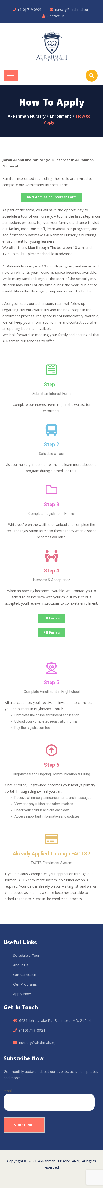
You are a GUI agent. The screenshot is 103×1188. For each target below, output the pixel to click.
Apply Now (22, 993)
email (8, 1090)
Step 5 (51, 682)
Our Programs (25, 984)
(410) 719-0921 (30, 9)
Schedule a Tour (26, 955)
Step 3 (51, 504)
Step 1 (51, 384)
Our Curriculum (25, 974)
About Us (21, 964)
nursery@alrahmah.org (72, 9)
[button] (51, 197)
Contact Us (56, 16)
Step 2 (51, 444)
